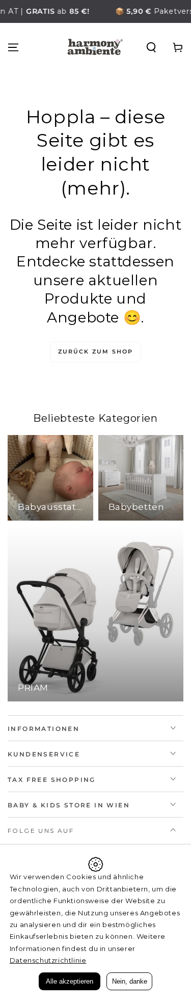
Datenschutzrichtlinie (48, 960)
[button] (151, 47)
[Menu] (13, 47)
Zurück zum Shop (95, 351)
